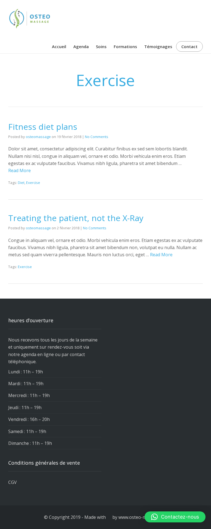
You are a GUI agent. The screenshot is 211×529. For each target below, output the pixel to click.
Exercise (33, 182)
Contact (189, 46)
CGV (12, 482)
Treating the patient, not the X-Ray (75, 218)
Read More (19, 170)
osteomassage (38, 136)
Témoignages (158, 46)
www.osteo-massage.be (142, 517)
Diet (21, 182)
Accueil (59, 46)
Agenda (81, 46)
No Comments (96, 136)
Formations (125, 46)
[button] (175, 516)
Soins (101, 46)
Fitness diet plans (42, 126)
